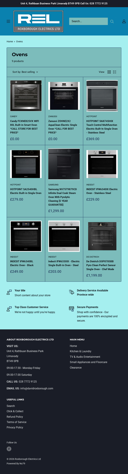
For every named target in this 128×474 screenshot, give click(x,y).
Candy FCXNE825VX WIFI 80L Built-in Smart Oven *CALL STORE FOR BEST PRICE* (24, 127)
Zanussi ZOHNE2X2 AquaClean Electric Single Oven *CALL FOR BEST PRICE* (62, 127)
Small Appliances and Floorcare (88, 362)
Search (11, 406)
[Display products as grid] (109, 71)
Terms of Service (16, 422)
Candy (13, 116)
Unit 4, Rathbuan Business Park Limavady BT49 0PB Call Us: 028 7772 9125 (64, 3)
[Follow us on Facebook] (9, 449)
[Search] (112, 21)
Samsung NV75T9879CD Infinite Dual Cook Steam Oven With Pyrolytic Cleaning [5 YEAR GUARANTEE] (62, 197)
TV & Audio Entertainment (85, 356)
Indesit (90, 184)
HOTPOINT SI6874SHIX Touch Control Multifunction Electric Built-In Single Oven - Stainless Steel (102, 127)
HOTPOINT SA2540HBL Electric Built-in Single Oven (25, 191)
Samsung (53, 184)
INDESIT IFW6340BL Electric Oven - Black (22, 263)
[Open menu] (8, 21)
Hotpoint (91, 116)
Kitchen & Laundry (80, 351)
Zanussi (52, 116)
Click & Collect (15, 411)
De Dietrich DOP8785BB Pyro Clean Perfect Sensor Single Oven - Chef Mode (101, 265)
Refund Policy (15, 416)
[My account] (124, 21)
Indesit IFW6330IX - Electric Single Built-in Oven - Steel (64, 263)
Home (10, 41)
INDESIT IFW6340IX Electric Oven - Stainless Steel (102, 191)
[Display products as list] (114, 71)
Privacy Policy (15, 427)
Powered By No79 (16, 463)
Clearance (76, 367)
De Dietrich (92, 257)
